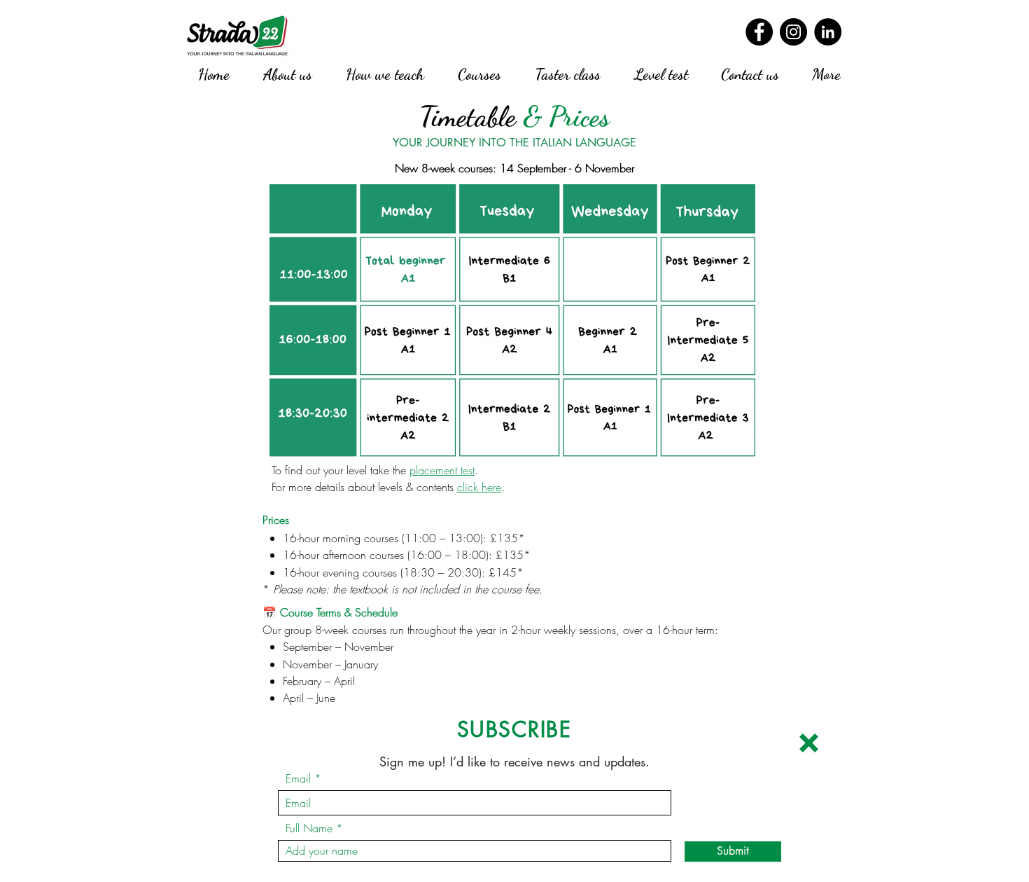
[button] (808, 743)
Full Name (309, 828)
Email (298, 778)
